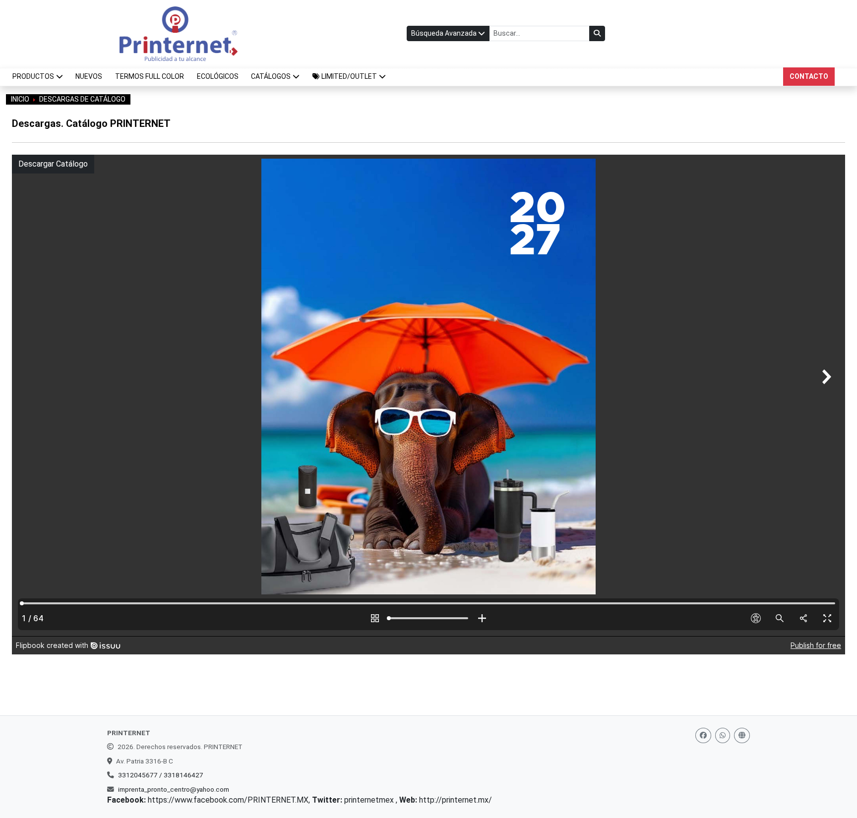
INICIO (20, 99)
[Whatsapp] (722, 735)
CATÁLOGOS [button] (271, 76)
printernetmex (370, 800)
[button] (349, 76)
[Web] (742, 735)
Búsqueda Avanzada (444, 33)
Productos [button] (33, 76)
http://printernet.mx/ (455, 800)
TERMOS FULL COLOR (149, 76)
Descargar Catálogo (53, 164)
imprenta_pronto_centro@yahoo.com (173, 789)
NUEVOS (88, 76)
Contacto (809, 76)
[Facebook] (703, 735)
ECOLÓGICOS (218, 76)
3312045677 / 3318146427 (160, 775)
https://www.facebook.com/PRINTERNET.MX (228, 800)
